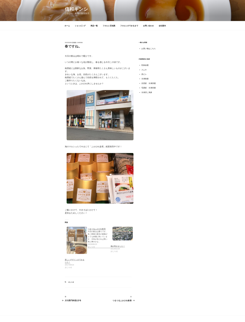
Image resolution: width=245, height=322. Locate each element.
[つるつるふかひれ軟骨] (99, 236)
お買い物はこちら (148, 49)
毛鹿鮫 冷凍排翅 (148, 88)
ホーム (67, 26)
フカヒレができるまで (129, 26)
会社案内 (162, 26)
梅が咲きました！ (118, 246)
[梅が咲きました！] (121, 233)
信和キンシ (76, 9)
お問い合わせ (148, 26)
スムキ (144, 70)
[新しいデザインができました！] (75, 240)
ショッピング (80, 26)
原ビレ (144, 74)
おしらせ (71, 282)
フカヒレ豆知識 (109, 26)
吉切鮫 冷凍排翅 (148, 83)
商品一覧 (94, 26)
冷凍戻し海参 (146, 92)
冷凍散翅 (145, 79)
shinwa (80, 42)
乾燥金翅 (145, 65)
